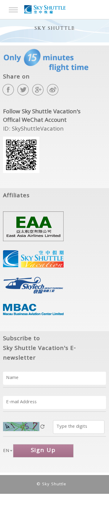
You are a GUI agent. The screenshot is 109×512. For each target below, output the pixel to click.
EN (6, 451)
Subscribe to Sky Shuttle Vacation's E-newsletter (39, 348)
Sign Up (43, 451)
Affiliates (16, 196)
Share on (16, 77)
